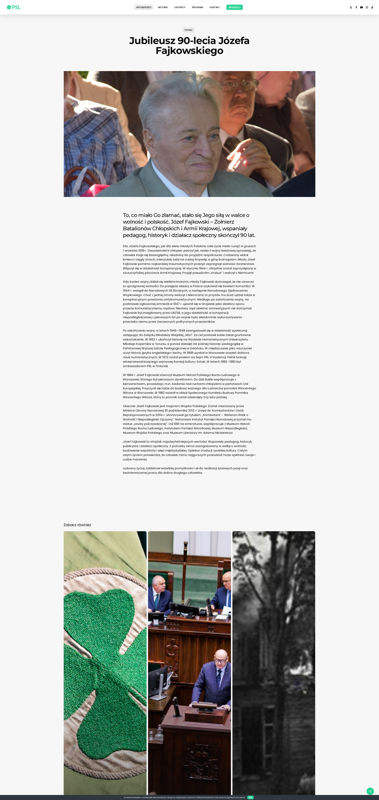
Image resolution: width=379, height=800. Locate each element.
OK (250, 797)
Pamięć (188, 29)
